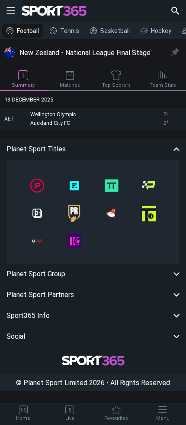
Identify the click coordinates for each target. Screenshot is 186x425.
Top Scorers (116, 85)
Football (28, 30)
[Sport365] (59, 11)
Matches (70, 85)
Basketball (115, 30)
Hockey (161, 30)
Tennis (69, 30)
